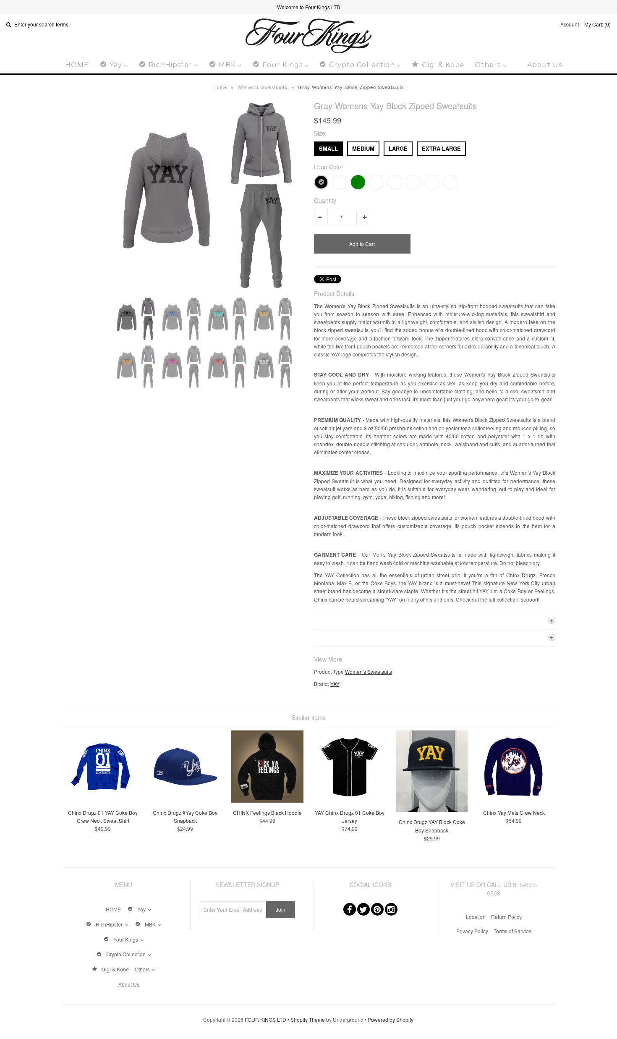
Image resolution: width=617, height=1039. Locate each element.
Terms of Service (512, 930)
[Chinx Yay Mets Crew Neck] (514, 800)
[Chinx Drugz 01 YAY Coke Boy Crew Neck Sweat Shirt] (103, 800)
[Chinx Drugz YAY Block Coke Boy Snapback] (432, 809)
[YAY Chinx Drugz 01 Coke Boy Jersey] (349, 800)
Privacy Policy (472, 930)
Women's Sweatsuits (263, 87)
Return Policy (506, 916)
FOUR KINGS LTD (265, 1019)
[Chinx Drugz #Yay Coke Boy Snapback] (185, 800)
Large (398, 148)
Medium (363, 148)
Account (569, 24)
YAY (335, 683)
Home (220, 87)
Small (328, 148)
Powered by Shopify (390, 1019)
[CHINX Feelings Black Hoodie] (267, 800)
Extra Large (441, 148)
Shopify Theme (307, 1019)
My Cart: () (597, 24)
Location (476, 916)
